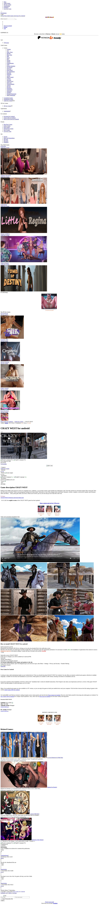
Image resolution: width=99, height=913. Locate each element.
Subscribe (3, 666)
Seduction (9, 91)
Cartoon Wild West (34, 814)
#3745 (2, 886)
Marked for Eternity (52, 787)
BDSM (8, 53)
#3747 (2, 872)
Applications (7, 6)
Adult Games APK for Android (12, 689)
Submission (9, 89)
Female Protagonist (11, 94)
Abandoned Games (8, 99)
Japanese (9, 80)
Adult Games (7, 3)
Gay (8, 50)
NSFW (8, 62)
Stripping (9, 74)
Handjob (9, 73)
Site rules (6, 141)
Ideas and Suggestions (9, 138)
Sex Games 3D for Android (7, 696)
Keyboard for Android (9, 116)
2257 (7, 893)
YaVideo (14, 893)
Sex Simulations (11, 71)
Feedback (6, 7)
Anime (8, 75)
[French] (47, 17)
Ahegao (9, 85)
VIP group (6, 42)
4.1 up (2, 471)
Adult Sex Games (8, 100)
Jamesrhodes (4, 869)
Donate (5, 27)
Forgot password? (49, 902)
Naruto (8, 60)
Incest (8, 57)
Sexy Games (7, 130)
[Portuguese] (50, 17)
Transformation (10, 84)
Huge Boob (10, 70)
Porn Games (7, 127)
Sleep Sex (9, 82)
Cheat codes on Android (10, 118)
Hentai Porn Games (8, 128)
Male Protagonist (11, 95)
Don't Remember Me (7, 899)
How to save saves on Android (11, 119)
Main (5, 2)
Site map (6, 139)
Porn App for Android (44, 696)
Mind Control (10, 77)
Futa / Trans (10, 52)
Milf (8, 56)
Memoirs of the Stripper (37, 839)
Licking (9, 78)
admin (6, 423)
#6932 (2, 858)
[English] (45, 17)
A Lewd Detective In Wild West (55, 757)
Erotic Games (7, 126)
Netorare (9, 68)
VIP (5, 28)
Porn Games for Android (7, 421)
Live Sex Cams (7, 9)
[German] (48, 17)
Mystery (9, 87)
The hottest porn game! (49, 310)
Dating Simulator (11, 66)
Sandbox (9, 92)
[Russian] (52, 17)
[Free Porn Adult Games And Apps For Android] (13, 15)
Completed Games (8, 98)
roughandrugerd (4, 855)
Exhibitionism (10, 63)
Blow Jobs (9, 55)
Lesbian (9, 49)
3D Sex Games (7, 4)
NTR (8, 64)
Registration (3, 13)
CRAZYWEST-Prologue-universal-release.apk (12, 497)
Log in (2, 900)
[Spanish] (53, 17)
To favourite (4, 464)
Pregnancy (9, 88)
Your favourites (8, 25)
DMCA (10, 893)
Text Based (9, 67)
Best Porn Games (8, 124)
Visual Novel (10, 81)
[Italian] (49, 17)
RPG (8, 59)
